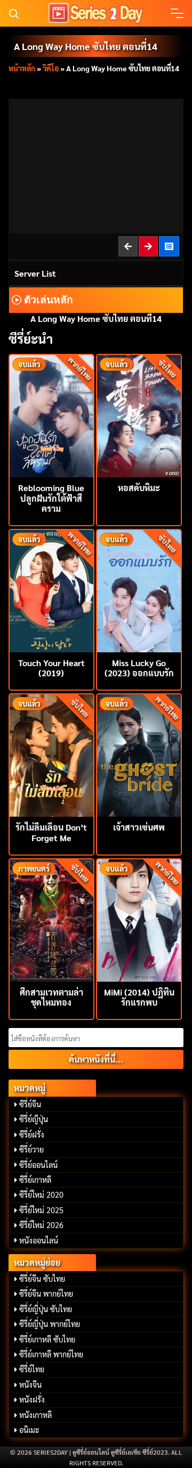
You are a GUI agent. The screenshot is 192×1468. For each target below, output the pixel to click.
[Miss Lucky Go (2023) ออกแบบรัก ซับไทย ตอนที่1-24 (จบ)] (139, 589)
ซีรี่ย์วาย (31, 1149)
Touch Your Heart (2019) (51, 667)
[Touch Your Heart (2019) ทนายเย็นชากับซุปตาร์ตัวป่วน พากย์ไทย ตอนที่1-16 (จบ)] (51, 589)
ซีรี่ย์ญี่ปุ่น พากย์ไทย (49, 1324)
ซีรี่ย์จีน (30, 1104)
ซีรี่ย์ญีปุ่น (33, 1119)
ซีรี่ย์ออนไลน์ (38, 1165)
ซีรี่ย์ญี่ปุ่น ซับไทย (45, 1309)
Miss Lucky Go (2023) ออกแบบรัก (139, 667)
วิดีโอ (51, 68)
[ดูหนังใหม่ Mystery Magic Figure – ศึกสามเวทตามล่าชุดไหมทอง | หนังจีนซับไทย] (51, 919)
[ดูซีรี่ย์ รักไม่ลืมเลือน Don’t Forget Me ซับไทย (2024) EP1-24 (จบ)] (51, 754)
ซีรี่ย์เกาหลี (35, 1179)
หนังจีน (30, 1384)
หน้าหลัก (22, 68)
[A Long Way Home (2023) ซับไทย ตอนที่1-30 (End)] (169, 246)
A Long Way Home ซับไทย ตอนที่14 (85, 46)
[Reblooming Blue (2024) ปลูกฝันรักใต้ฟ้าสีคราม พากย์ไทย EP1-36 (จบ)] (51, 414)
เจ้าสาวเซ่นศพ (139, 827)
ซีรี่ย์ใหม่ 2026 (41, 1225)
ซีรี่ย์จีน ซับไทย (42, 1278)
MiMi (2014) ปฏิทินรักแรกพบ (139, 997)
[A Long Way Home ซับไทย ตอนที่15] (149, 246)
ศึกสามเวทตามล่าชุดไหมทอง (51, 997)
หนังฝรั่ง (32, 1399)
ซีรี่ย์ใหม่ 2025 (41, 1210)
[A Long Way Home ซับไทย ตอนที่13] (128, 246)
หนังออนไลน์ (38, 1240)
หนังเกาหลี (35, 1415)
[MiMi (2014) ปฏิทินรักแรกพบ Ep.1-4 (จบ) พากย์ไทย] (139, 919)
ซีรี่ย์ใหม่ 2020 (41, 1194)
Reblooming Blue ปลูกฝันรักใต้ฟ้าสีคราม (51, 497)
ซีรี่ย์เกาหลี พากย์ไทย (51, 1354)
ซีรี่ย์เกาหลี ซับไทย (47, 1339)
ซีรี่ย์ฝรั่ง (31, 1134)
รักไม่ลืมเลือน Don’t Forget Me (51, 832)
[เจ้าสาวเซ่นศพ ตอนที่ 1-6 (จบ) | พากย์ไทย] (139, 754)
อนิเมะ (29, 1429)
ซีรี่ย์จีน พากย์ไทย (46, 1293)
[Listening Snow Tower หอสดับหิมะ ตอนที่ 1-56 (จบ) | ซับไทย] (139, 414)
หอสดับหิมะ (139, 487)
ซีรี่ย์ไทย (31, 1369)
